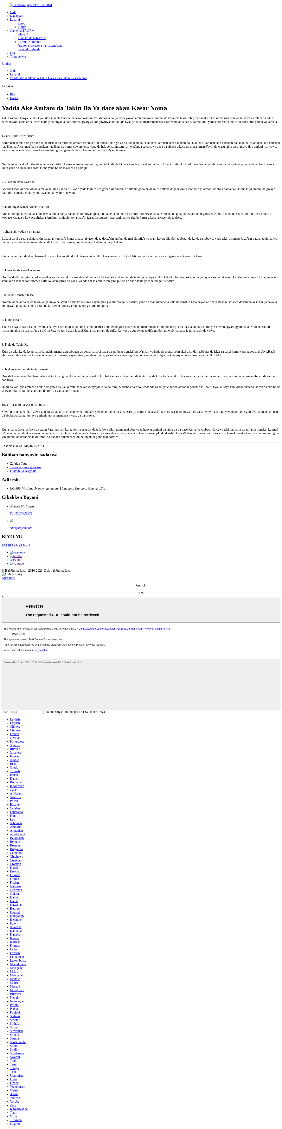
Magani (23, 34)
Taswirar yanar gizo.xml (25, 467)
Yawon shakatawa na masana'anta (40, 45)
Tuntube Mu (18, 56)
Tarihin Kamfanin (29, 42)
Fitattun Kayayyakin (23, 471)
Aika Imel (8, 578)
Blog (21, 23)
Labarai (15, 19)
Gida (13, 12)
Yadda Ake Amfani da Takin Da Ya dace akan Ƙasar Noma (48, 78)
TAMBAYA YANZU (16, 545)
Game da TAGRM (22, 30)
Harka (22, 27)
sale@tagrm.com (21, 528)
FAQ (13, 53)
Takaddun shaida (29, 49)
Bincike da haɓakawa (32, 38)
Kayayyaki (17, 16)
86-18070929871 (21, 513)
